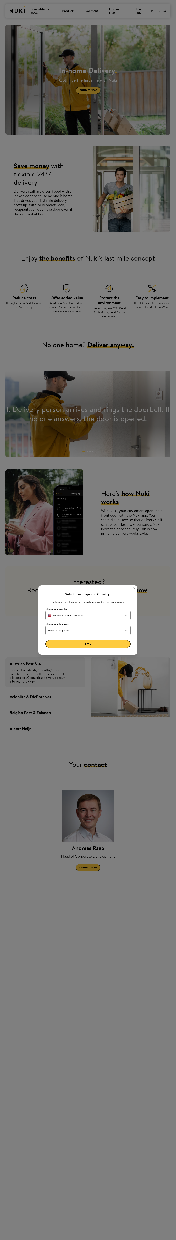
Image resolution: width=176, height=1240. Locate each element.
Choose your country (56, 609)
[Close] (134, 588)
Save (88, 644)
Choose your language (57, 623)
